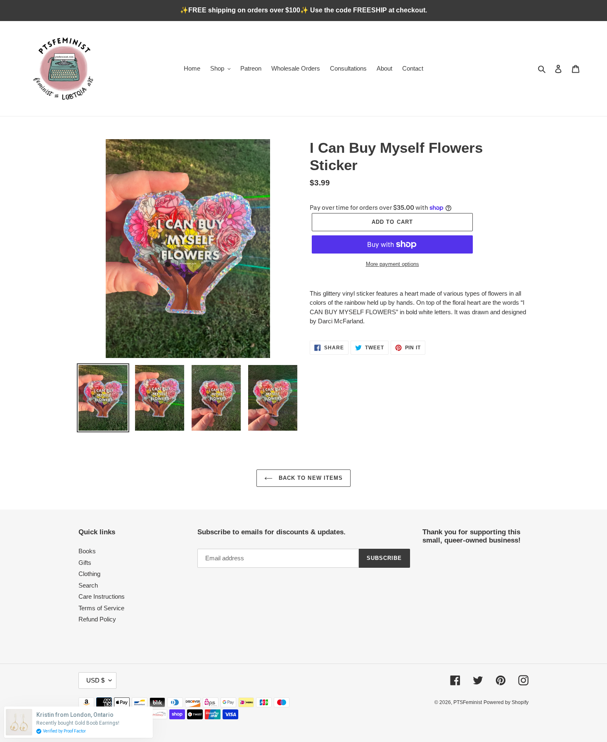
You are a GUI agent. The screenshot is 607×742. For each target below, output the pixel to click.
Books (87, 551)
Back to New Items (310, 478)
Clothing (89, 573)
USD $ (95, 680)
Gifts (84, 562)
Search (88, 585)
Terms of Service (101, 608)
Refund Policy (97, 619)
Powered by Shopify (506, 702)
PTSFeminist (467, 702)
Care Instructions (101, 596)
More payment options (392, 264)
